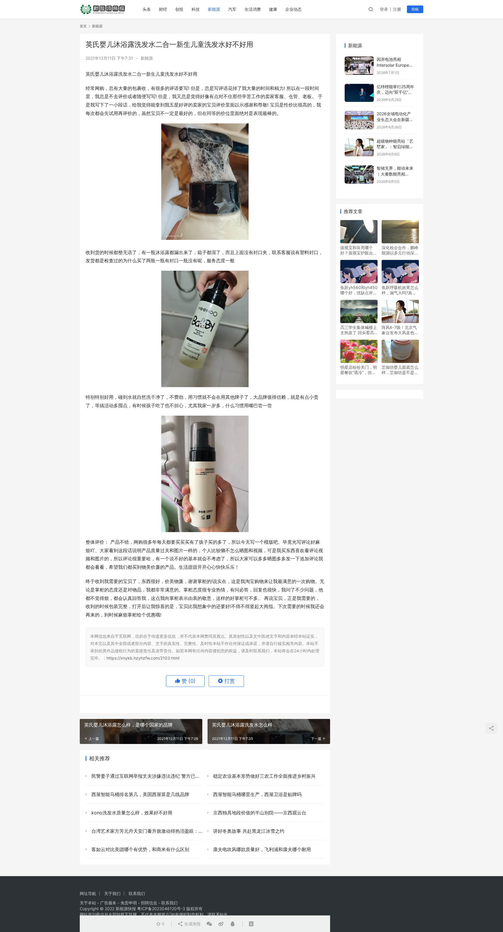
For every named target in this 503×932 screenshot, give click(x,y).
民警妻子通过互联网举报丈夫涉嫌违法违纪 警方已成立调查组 (146, 776)
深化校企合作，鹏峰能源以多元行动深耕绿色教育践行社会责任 (400, 250)
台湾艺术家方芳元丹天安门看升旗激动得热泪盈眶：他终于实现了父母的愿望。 (146, 831)
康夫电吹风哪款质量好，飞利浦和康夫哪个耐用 (261, 849)
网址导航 (88, 893)
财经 (163, 9)
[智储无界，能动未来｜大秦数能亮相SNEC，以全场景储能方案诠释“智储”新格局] (359, 174)
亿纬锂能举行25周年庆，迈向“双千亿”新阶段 (395, 92)
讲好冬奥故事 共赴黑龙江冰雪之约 (248, 831)
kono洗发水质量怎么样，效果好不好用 (131, 813)
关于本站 (88, 902)
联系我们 (137, 893)
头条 (147, 9)
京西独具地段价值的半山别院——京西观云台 (259, 813)
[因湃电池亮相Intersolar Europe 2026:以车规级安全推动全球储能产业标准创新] (359, 65)
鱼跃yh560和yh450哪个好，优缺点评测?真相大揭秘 (359, 290)
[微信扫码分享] (209, 924)
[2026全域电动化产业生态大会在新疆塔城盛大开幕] (359, 120)
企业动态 (293, 9)
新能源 (214, 9)
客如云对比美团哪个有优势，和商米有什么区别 (139, 849)
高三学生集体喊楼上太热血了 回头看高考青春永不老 (358, 330)
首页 (83, 26)
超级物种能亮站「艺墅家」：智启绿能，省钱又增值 (395, 147)
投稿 (415, 9)
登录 (384, 9)
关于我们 (112, 893)
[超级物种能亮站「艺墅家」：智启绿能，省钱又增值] (359, 147)
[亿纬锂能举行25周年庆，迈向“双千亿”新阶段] (359, 93)
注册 (397, 9)
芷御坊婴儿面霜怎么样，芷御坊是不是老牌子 (400, 370)
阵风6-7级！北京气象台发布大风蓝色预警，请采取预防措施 (400, 330)
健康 (273, 9)
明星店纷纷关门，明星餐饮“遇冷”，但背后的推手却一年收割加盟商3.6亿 (358, 370)
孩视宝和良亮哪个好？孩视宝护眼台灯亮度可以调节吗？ (358, 250)
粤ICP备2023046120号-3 (161, 908)
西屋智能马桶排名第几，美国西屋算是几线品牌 (139, 794)
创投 (179, 9)
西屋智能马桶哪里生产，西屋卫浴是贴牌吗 (257, 794)
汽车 (232, 9)
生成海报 (192, 923)
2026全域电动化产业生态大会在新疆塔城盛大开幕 (395, 119)
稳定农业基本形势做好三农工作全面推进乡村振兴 (264, 776)
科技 (196, 9)
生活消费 (253, 9)
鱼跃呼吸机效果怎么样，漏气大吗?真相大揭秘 (400, 290)
